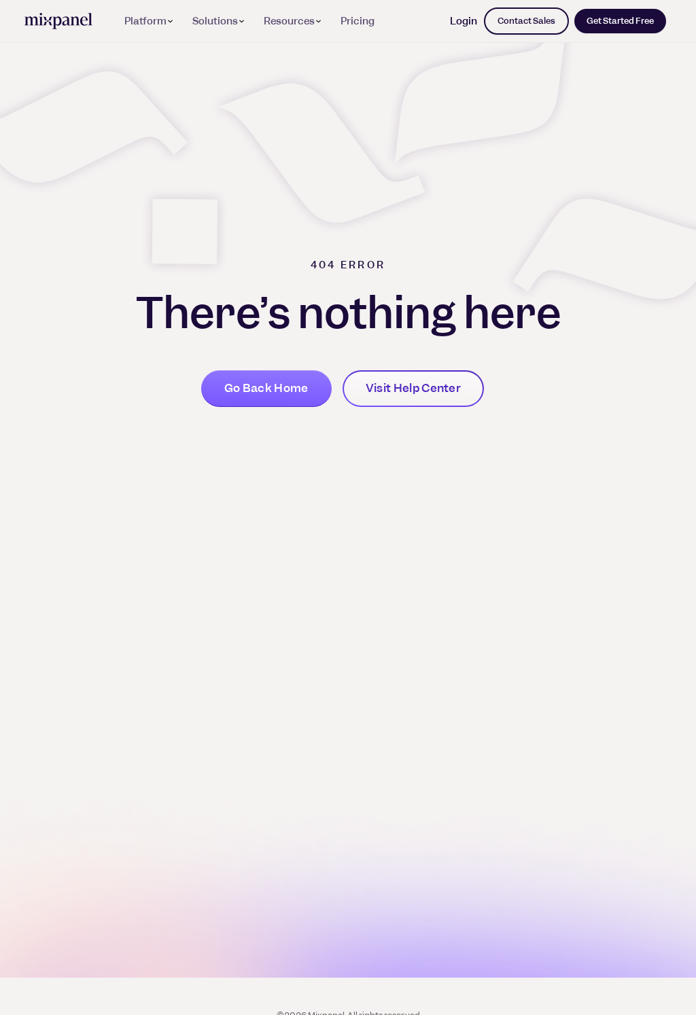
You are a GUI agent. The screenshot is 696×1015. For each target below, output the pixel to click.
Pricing (358, 21)
